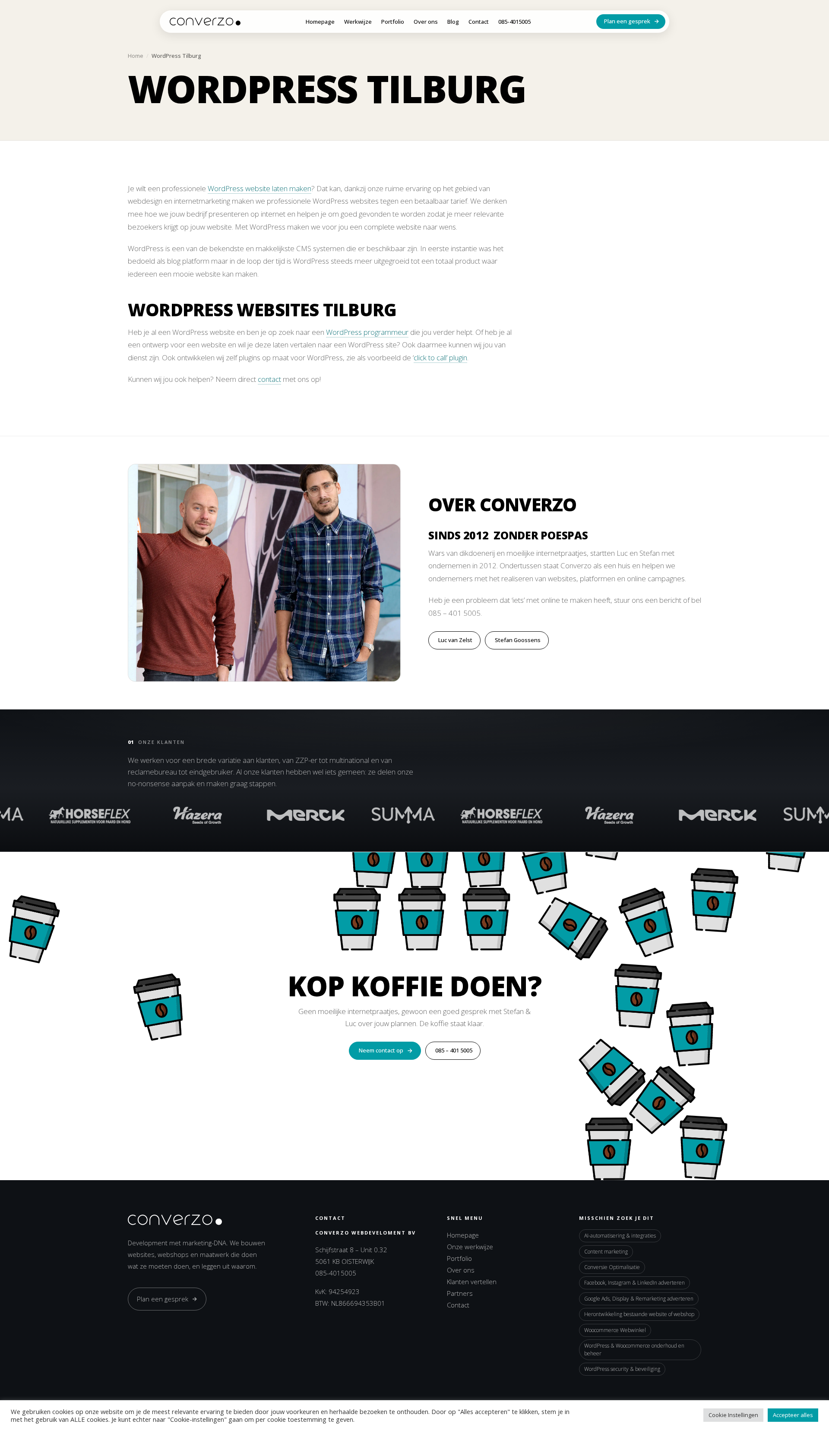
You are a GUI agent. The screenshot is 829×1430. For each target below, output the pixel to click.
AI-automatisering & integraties (620, 1235)
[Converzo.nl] (205, 21)
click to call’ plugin (440, 357)
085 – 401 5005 (453, 1050)
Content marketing (606, 1251)
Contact (478, 22)
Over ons (426, 22)
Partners (460, 1293)
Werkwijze (358, 22)
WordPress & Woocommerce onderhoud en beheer (634, 1349)
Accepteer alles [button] (793, 1415)
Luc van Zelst (455, 640)
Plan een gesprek (627, 21)
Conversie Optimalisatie (612, 1267)
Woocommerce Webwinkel (615, 1330)
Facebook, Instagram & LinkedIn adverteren (634, 1282)
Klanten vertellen (472, 1281)
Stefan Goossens (518, 640)
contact (269, 379)
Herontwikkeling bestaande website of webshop (639, 1314)
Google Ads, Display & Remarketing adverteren (638, 1298)
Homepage (320, 22)
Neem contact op (381, 1050)
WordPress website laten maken (259, 188)
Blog (453, 22)
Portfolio (392, 22)
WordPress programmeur (367, 332)
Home (135, 56)
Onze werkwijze (470, 1246)
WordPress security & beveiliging (622, 1369)
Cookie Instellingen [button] (733, 1415)
